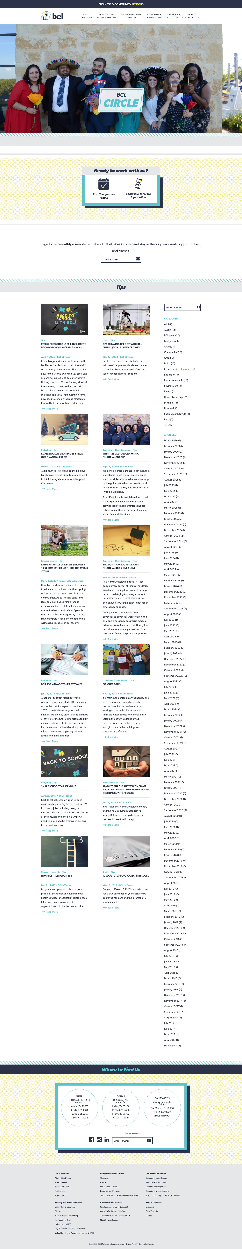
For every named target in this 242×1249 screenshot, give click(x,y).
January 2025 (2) (173, 518)
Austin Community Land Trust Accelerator (163, 1195)
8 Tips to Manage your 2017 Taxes (61, 684)
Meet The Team (61, 1182)
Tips (43, 340)
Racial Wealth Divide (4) (177, 413)
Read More (51, 408)
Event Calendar (152, 1211)
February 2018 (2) (174, 983)
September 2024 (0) (175, 541)
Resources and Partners (110, 1191)
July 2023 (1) (171, 619)
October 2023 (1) (173, 602)
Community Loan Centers (156, 1178)
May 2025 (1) (171, 496)
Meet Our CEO (61, 1195)
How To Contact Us (154, 1202)
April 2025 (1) (171, 502)
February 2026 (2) (174, 446)
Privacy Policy (131, 1244)
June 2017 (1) (171, 1028)
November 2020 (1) (175, 799)
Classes (44, 872)
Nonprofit (55, 872)
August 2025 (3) (173, 479)
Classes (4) (169, 346)
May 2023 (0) (171, 630)
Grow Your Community (156, 1174)
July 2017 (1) (170, 1023)
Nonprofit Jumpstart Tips (56, 875)
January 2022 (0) (173, 720)
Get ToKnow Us (87, 16)
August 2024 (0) (173, 546)
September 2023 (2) (175, 608)
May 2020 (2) (171, 832)
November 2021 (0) (175, 731)
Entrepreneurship (49, 561)
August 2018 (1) (172, 950)
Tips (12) (168, 425)
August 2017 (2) (173, 1017)
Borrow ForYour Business (154, 16)
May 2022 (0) (171, 698)
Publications (60, 1191)
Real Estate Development (156, 1182)
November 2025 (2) (175, 462)
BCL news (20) (172, 335)
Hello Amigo (143, 1244)
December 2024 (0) (175, 524)
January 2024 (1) (173, 586)
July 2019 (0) (171, 888)
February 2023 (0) (174, 647)
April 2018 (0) (171, 972)
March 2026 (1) (172, 440)
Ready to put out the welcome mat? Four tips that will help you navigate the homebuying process (126, 789)
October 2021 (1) (173, 737)
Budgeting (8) (171, 341)
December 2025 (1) (175, 457)
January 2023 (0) (173, 653)
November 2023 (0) (175, 597)
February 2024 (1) (174, 580)
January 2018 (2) (173, 989)
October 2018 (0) (173, 939)
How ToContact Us (192, 16)
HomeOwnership (123, 450)
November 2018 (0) (175, 933)
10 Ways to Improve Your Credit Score (126, 875)
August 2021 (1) (172, 748)
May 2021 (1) (171, 765)
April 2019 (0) (171, 905)
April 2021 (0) (171, 771)
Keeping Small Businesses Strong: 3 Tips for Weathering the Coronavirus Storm (64, 568)
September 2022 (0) (175, 675)
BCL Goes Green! (112, 684)
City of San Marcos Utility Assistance (70, 1228)
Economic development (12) (179, 369)
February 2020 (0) (174, 849)
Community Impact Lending (157, 1191)
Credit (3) (169, 357)
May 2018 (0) (171, 967)
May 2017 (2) (171, 1034)
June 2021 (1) (171, 759)
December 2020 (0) (175, 793)
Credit (105, 340)
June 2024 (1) (171, 558)
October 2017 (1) (173, 1006)
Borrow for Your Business (111, 1202)
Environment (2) (173, 385)
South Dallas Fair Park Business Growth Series (119, 1195)
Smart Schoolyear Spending (58, 786)
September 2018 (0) (175, 944)
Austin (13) (170, 329)
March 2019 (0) (172, 911)
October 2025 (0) (174, 468)
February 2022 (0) (174, 715)
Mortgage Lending (62, 1220)
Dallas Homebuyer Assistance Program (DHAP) (74, 1233)
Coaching (104, 1178)
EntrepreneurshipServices (131, 16)
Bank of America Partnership (66, 1215)
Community (108, 680)
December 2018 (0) (175, 927)
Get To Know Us (62, 1174)
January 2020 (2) (173, 855)
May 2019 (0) (171, 899)
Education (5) (171, 374)
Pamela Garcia (128, 577)
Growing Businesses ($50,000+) (113, 1211)
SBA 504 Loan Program (109, 1220)
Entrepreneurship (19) (176, 380)
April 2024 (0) (172, 569)
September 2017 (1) (175, 1011)
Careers (149, 1215)
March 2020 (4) (172, 843)
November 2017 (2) (175, 1000)
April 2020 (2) (172, 838)
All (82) (168, 324)
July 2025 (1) (171, 485)
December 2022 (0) (175, 658)
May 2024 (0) (171, 563)
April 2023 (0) (172, 636)
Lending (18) (171, 402)
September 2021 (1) (175, 743)
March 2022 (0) (172, 709)
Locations (150, 1207)
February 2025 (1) (174, 513)
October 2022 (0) (174, 670)
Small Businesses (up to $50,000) (114, 1207)
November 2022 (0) (175, 664)
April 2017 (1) (171, 1039)
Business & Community (121, 4)
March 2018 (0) (172, 978)
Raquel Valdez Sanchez (71, 580)
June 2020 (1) (171, 827)
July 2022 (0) (171, 687)
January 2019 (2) (173, 922)
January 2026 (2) (173, 451)
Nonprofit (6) (171, 408)
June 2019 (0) (171, 894)
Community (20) (173, 352)
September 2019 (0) (175, 877)
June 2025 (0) (171, 490)
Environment (121, 680)
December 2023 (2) (175, 591)
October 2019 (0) (173, 871)
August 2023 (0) (173, 614)
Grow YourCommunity (174, 16)
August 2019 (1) (172, 883)
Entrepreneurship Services (112, 1174)
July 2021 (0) (171, 754)
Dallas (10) (169, 363)
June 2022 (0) (171, 692)
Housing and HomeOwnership (68, 1202)
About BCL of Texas (63, 1178)
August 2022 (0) (173, 681)
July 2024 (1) (171, 552)
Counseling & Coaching (65, 1207)
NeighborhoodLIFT (63, 1224)
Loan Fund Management (156, 1187)
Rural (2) (168, 419)
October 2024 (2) (174, 535)
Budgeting (46, 450)
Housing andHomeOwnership (106, 16)
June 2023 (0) (171, 625)
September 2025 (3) (175, 474)
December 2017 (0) (175, 995)
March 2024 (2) (172, 574)
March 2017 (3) (172, 1045)
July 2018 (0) (171, 955)
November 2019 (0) (175, 866)
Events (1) (169, 391)
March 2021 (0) (172, 776)
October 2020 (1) (173, 804)
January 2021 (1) (173, 787)
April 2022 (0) (172, 703)
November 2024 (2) (175, 530)
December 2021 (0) (175, 726)
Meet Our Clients (62, 1187)
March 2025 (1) (172, 507)
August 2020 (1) (173, 815)
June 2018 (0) (171, 961)
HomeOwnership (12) (176, 397)
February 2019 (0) (174, 916)
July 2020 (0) (171, 821)
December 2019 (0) (175, 860)
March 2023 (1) (172, 642)
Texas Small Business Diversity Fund (115, 1215)
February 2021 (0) (174, 782)
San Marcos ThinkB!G (109, 1187)
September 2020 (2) (175, 810)
